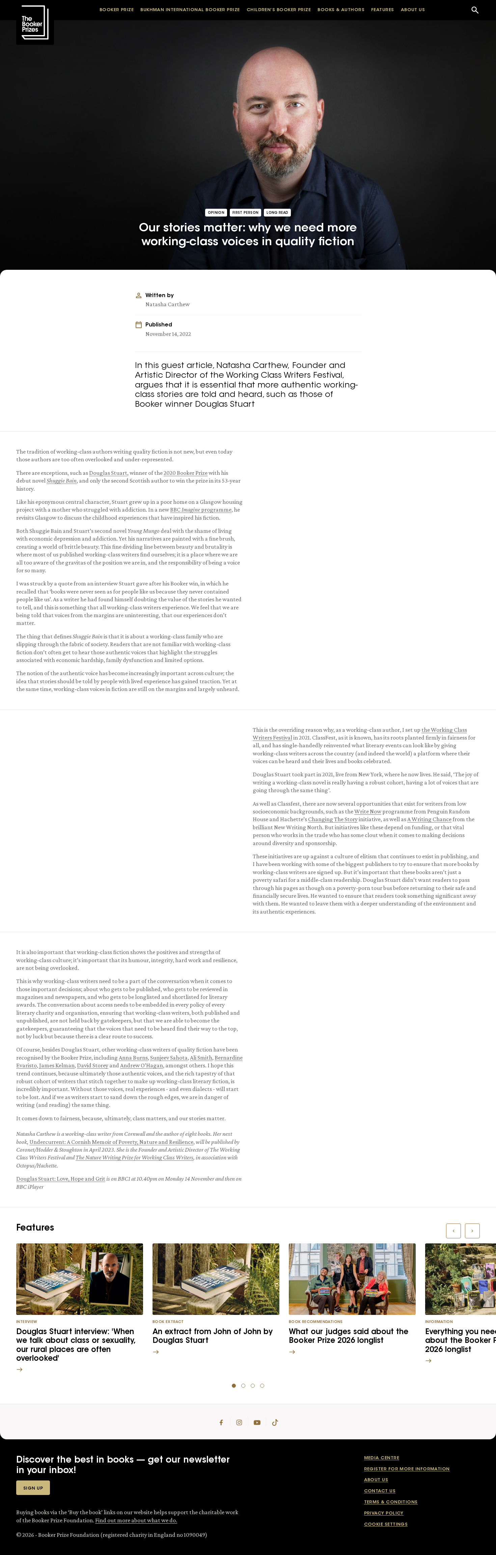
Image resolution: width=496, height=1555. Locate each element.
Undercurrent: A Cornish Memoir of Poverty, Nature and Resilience (111, 1142)
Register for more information (407, 1469)
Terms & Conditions (391, 1502)
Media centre (381, 1458)
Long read (277, 213)
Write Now (367, 811)
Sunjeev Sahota (169, 1057)
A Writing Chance (429, 819)
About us (376, 1480)
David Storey (92, 1065)
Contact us (380, 1491)
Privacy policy (384, 1513)
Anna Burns (133, 1057)
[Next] (472, 1230)
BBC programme (200, 509)
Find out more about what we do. (136, 1520)
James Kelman (57, 1065)
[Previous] (453, 1230)
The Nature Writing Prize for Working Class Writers (134, 1157)
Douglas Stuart (108, 472)
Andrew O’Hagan (141, 1065)
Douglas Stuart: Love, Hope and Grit (60, 1178)
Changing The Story (333, 819)
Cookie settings (386, 1524)
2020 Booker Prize (186, 472)
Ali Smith (201, 1057)
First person (245, 213)
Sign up (33, 1488)
